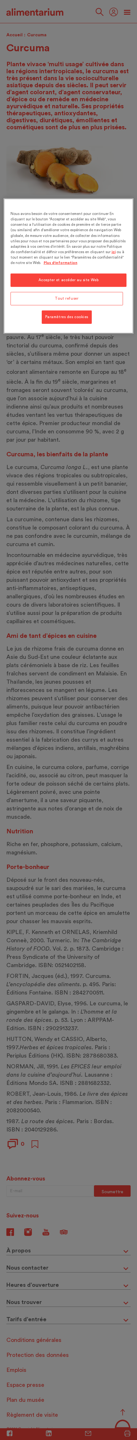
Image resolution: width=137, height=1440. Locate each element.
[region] (69, 265)
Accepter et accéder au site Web (69, 280)
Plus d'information (60, 263)
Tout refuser (66, 298)
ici (114, 252)
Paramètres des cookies (67, 317)
